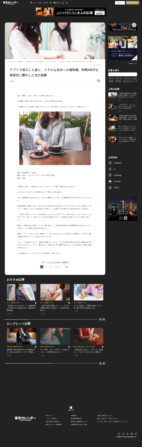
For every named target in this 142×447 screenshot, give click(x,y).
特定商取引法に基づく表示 (79, 424)
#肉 (137, 81)
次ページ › (58, 267)
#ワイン (111, 78)
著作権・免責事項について (79, 421)
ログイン (119, 2)
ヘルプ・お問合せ (51, 418)
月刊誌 (57, 2)
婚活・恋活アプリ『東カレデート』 (108, 418)
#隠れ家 (111, 81)
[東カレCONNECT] (122, 48)
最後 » (67, 267)
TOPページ (49, 415)
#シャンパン (128, 78)
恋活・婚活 (48, 2)
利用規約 (73, 415)
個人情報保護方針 (76, 418)
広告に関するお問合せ (52, 421)
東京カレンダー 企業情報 (53, 424)
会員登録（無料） (133, 2)
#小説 (135, 78)
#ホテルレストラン (128, 81)
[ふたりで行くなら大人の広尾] (71, 12)
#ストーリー (119, 78)
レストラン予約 (37, 2)
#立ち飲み (118, 81)
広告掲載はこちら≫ (132, 63)
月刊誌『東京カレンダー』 (105, 415)
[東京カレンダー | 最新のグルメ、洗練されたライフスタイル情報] (16, 2)
